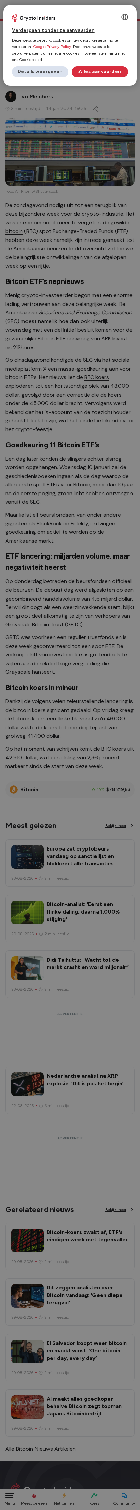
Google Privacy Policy (52, 46)
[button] (40, 71)
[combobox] (124, 17)
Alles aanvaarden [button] (99, 72)
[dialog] (69, 45)
